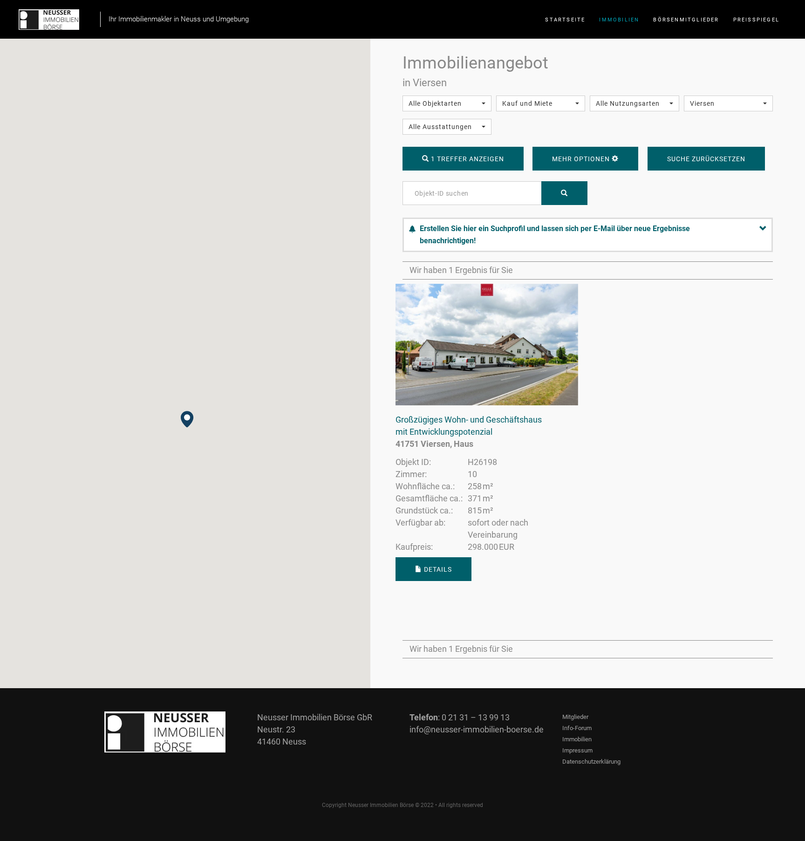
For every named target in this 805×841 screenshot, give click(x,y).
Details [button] (437, 569)
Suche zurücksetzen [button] (706, 159)
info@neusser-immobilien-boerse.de (476, 729)
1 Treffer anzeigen (466, 159)
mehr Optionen (582, 159)
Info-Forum (577, 728)
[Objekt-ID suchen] (564, 193)
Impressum (577, 750)
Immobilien (577, 739)
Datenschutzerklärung (591, 761)
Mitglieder (575, 716)
